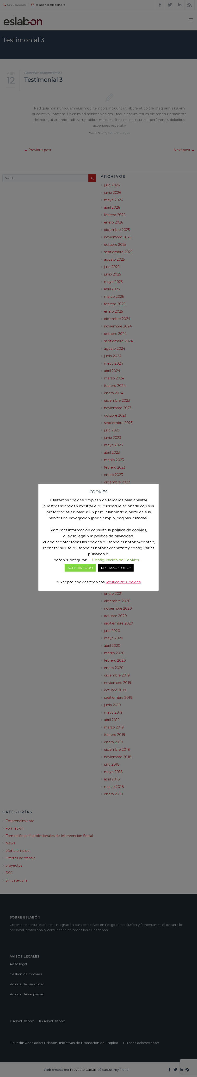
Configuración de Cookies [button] (115, 560)
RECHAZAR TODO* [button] (116, 568)
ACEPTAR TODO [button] (80, 568)
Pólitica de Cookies (123, 582)
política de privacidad (113, 536)
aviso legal (77, 536)
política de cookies (129, 530)
